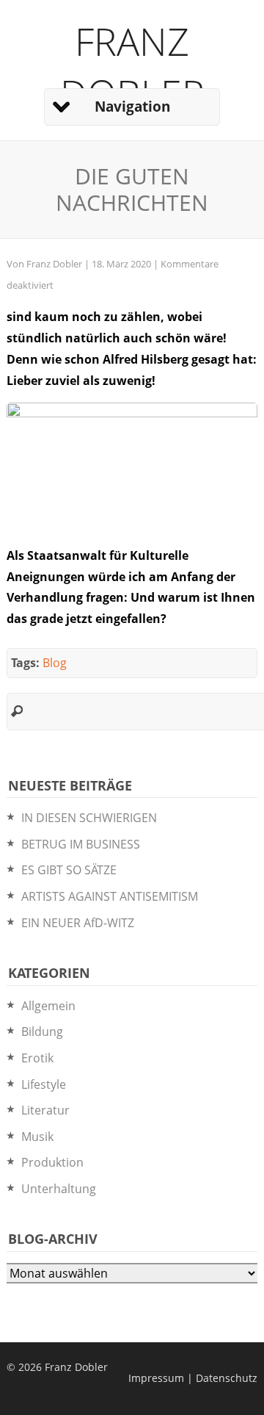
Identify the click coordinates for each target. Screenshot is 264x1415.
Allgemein (48, 1006)
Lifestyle (43, 1084)
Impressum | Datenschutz (192, 1378)
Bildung (42, 1031)
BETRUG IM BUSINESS (80, 844)
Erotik (37, 1058)
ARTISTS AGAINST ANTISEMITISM (109, 896)
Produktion (52, 1162)
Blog (55, 663)
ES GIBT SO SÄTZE (69, 870)
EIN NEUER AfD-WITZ (77, 923)
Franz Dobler (132, 67)
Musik (37, 1136)
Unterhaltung (58, 1189)
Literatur (45, 1110)
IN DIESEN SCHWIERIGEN (89, 818)
